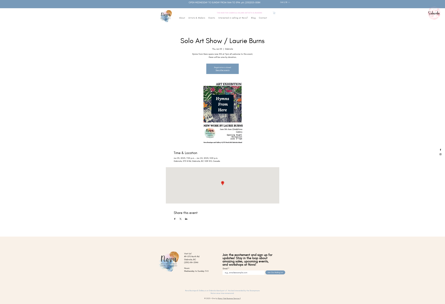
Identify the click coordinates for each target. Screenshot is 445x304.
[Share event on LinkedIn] (186, 219)
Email (225, 268)
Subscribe (434, 13)
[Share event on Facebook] (175, 219)
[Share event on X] (180, 219)
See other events (222, 70)
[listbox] (285, 2)
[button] (285, 2)
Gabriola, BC (190, 259)
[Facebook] (440, 149)
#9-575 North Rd (191, 256)
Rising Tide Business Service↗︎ (229, 298)
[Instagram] (440, 154)
